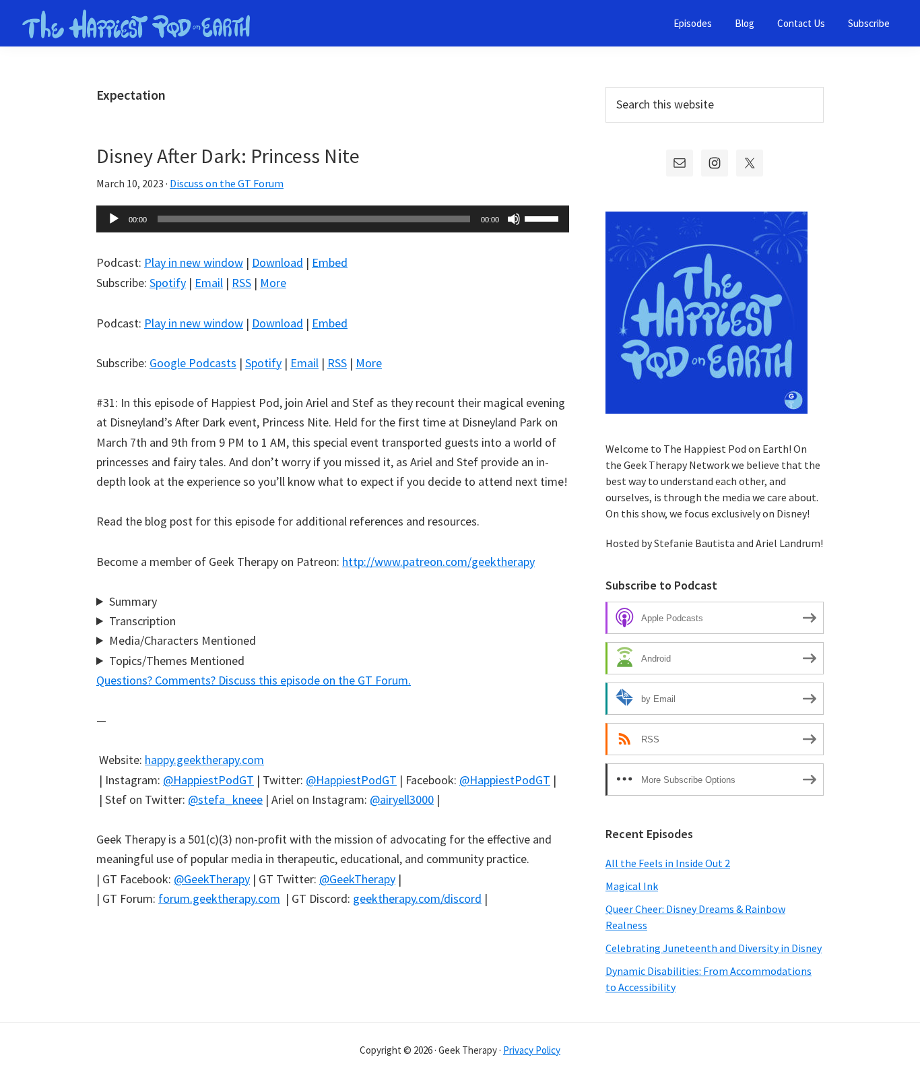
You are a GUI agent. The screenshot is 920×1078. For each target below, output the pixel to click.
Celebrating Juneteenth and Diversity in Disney (713, 948)
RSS (241, 282)
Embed (330, 262)
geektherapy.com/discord (417, 898)
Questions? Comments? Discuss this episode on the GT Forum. (253, 680)
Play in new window (193, 262)
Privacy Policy (531, 1050)
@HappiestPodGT (208, 780)
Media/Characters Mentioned (182, 640)
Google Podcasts (193, 363)
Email (209, 282)
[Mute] (514, 219)
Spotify (168, 282)
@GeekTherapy (212, 879)
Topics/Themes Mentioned (176, 660)
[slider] (543, 217)
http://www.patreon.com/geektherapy (438, 561)
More (273, 282)
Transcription (142, 621)
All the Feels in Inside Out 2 (667, 863)
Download (277, 262)
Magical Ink (631, 886)
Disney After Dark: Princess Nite (228, 155)
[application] (332, 218)
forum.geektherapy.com (219, 898)
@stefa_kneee (225, 799)
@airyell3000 (402, 799)
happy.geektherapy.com (204, 759)
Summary (133, 601)
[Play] (114, 219)
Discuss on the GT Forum (227, 183)
